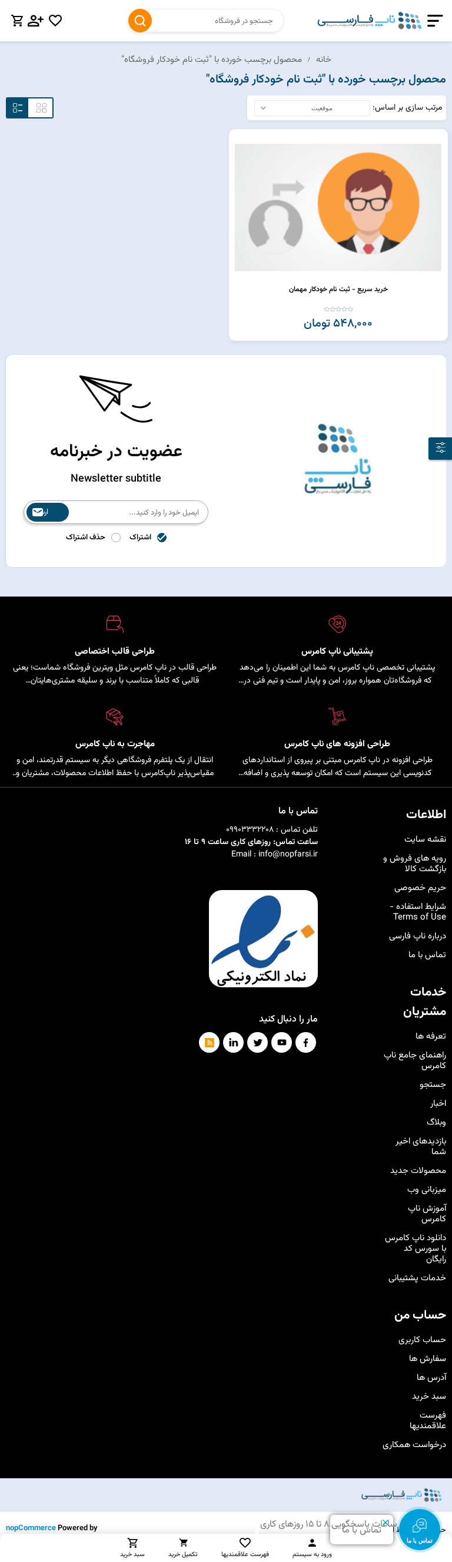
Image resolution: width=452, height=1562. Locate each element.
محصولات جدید (418, 1171)
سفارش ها (427, 1359)
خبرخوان (209, 1042)
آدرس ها (431, 1378)
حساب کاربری (422, 1340)
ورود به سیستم (312, 1555)
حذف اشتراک (85, 537)
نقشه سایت (425, 839)
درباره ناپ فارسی (417, 936)
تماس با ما (427, 955)
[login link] (35, 21)
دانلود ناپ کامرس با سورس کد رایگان (415, 1248)
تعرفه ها (431, 1036)
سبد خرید (429, 1396)
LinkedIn (233, 1042)
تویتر (257, 1042)
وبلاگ (436, 1122)
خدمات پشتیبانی (417, 1278)
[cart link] (17, 21)
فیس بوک (305, 1042)
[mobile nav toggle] (433, 21)
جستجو (140, 20)
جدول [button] (41, 107)
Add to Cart (239, 139)
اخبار (438, 1103)
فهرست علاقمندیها (428, 1421)
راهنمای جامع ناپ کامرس (415, 1061)
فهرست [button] (17, 107)
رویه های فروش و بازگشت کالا (414, 864)
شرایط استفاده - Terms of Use (418, 912)
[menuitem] (414, 840)
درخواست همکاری (414, 1445)
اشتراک (140, 537)
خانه (323, 60)
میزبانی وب (426, 1190)
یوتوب (281, 1042)
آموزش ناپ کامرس (427, 1214)
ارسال (40, 512)
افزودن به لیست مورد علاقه (239, 158)
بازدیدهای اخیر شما (421, 1147)
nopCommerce (31, 1528)
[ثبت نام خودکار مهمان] (338, 207)
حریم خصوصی (420, 888)
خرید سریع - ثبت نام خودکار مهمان (338, 289)
